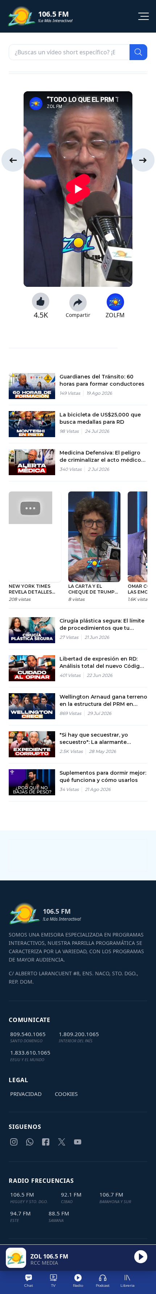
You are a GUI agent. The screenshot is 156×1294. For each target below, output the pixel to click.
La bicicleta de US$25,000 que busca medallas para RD (100, 418)
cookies (66, 1093)
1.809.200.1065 (79, 1034)
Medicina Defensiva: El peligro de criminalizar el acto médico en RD (100, 456)
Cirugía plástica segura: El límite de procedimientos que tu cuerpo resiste (101, 624)
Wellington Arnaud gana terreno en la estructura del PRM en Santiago (103, 701)
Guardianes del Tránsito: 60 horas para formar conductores (101, 380)
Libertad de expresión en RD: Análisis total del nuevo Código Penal (101, 663)
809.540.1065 (28, 1034)
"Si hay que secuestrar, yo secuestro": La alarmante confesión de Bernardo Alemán (101, 739)
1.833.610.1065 (30, 1052)
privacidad (26, 1093)
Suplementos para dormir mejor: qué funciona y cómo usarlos (102, 776)
